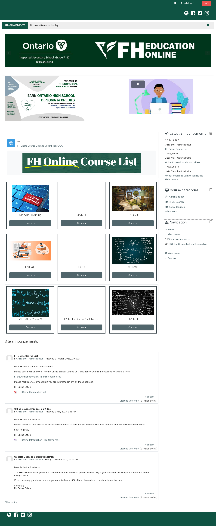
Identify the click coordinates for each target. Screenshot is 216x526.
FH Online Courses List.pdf (32, 392)
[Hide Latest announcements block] (211, 133)
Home (171, 229)
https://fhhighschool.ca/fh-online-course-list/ (38, 376)
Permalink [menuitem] (149, 397)
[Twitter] (200, 14)
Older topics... (12, 502)
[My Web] (186, 14)
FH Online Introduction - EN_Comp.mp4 (38, 440)
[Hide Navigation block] (211, 221)
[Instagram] (207, 14)
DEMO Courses (177, 202)
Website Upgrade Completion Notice (184, 175)
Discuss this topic (129, 400)
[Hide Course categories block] (211, 189)
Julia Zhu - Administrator (30, 358)
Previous (8, 53)
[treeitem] (188, 244)
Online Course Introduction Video (182, 162)
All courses (171, 211)
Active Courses (177, 207)
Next (207, 53)
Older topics (171, 179)
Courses (172, 258)
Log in (206, 3)
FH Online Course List (176, 149)
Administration (176, 196)
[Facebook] (193, 14)
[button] (175, 3)
